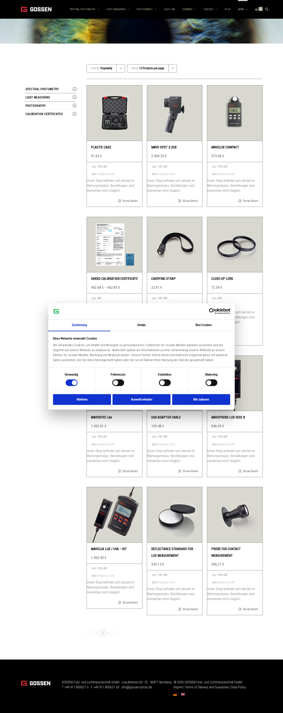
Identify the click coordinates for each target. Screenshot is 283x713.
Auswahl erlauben (141, 399)
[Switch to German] (175, 694)
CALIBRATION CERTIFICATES (44, 114)
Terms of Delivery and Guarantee (207, 687)
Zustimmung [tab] (79, 325)
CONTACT (209, 9)
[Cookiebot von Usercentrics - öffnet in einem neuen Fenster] (212, 311)
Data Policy (238, 687)
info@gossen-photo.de (137, 687)
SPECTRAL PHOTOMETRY (82, 9)
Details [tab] (141, 325)
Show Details (130, 200)
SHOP (241, 9)
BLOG (228, 9)
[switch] (118, 383)
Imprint (178, 687)
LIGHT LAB (169, 9)
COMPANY (187, 9)
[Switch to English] (183, 694)
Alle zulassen (201, 399)
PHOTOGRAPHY (145, 9)
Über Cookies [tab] (203, 325)
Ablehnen (82, 399)
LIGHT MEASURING (116, 9)
